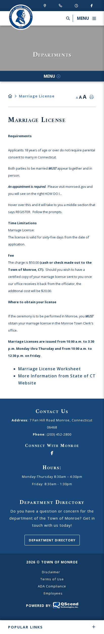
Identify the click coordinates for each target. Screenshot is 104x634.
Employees (53, 593)
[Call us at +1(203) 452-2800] (61, 5)
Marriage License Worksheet (49, 369)
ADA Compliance (52, 586)
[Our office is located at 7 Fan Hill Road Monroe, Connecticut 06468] (45, 5)
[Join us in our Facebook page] (91, 5)
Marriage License (37, 96)
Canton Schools (20, 17)
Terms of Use (52, 579)
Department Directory (52, 540)
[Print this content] (92, 97)
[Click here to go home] (13, 96)
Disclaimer (51, 572)
